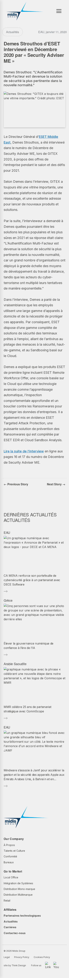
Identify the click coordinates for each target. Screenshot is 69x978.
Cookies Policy (42, 957)
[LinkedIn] (48, 965)
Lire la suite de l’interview (24, 451)
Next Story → (56, 484)
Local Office (11, 877)
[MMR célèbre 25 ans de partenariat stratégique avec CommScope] (34, 684)
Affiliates (10, 909)
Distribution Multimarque (18, 894)
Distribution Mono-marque (19, 888)
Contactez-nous (15, 933)
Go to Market (13, 871)
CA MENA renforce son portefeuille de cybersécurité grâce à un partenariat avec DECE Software (32, 580)
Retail (7, 900)
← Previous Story (16, 484)
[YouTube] (56, 965)
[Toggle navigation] (59, 11)
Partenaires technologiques (22, 915)
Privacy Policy (21, 957)
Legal (7, 957)
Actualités (11, 921)
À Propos (9, 845)
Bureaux (9, 862)
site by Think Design (15, 965)
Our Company (14, 839)
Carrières (10, 927)
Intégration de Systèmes (18, 883)
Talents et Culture (14, 850)
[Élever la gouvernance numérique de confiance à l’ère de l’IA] (34, 621)
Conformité (10, 856)
